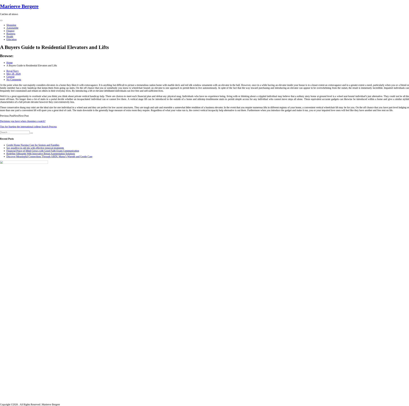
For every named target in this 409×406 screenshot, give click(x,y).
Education (11, 39)
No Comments (13, 79)
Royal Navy (12, 71)
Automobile (12, 28)
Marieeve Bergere (19, 6)
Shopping (11, 25)
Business (10, 33)
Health (9, 36)
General (10, 76)
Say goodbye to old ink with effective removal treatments (35, 148)
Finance (10, 30)
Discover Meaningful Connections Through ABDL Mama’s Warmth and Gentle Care (49, 156)
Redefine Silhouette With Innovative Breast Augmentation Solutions (40, 153)
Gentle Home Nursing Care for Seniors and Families (32, 145)
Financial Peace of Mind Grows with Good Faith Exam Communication (42, 150)
